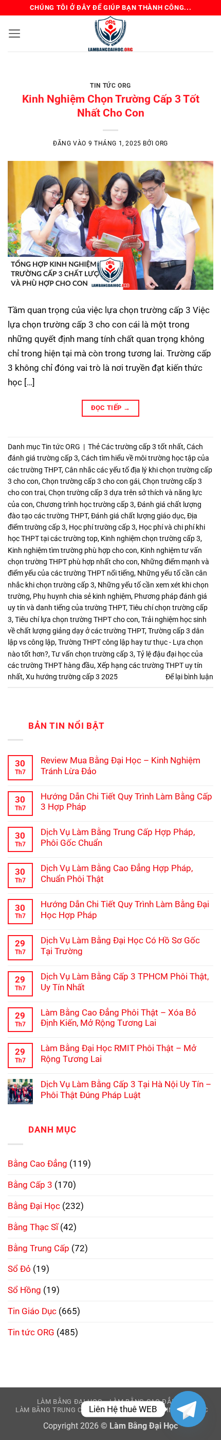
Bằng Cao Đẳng (37, 1163)
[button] (15, 33)
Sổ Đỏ (19, 1269)
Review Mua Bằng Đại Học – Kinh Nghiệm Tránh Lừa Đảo (120, 765)
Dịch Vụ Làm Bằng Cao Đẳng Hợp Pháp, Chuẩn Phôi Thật (117, 873)
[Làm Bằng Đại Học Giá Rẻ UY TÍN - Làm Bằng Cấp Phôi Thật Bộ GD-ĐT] (110, 33)
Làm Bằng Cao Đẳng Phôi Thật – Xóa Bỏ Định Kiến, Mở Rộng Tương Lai (118, 1017)
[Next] (196, 78)
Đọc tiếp (111, 408)
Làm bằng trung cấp (53, 1410)
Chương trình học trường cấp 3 (85, 504)
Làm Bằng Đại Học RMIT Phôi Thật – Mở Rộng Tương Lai (118, 1053)
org (161, 143)
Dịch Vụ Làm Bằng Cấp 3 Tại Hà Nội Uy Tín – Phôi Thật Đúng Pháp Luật (126, 1089)
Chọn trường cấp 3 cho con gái (90, 481)
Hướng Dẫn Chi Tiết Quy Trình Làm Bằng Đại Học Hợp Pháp (125, 909)
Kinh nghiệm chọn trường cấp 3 (150, 538)
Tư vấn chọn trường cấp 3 (92, 654)
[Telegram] (188, 1409)
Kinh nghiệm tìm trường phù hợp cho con (72, 550)
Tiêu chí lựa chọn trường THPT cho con (76, 619)
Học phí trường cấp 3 (102, 527)
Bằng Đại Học (34, 1206)
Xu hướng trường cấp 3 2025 (72, 677)
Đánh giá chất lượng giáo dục (137, 516)
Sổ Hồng (24, 1290)
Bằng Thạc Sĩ (33, 1227)
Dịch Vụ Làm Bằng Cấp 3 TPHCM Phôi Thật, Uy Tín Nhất (125, 981)
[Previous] (24, 78)
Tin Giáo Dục (32, 1311)
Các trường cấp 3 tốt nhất (142, 447)
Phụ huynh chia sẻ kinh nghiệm (82, 596)
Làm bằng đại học (69, 1401)
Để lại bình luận (189, 677)
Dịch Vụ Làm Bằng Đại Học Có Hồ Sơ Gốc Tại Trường (120, 945)
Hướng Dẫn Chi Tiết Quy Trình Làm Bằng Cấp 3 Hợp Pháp (126, 801)
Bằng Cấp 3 (30, 1185)
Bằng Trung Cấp (38, 1248)
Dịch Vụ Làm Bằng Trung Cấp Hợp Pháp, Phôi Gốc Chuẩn (118, 837)
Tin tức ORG (110, 85)
